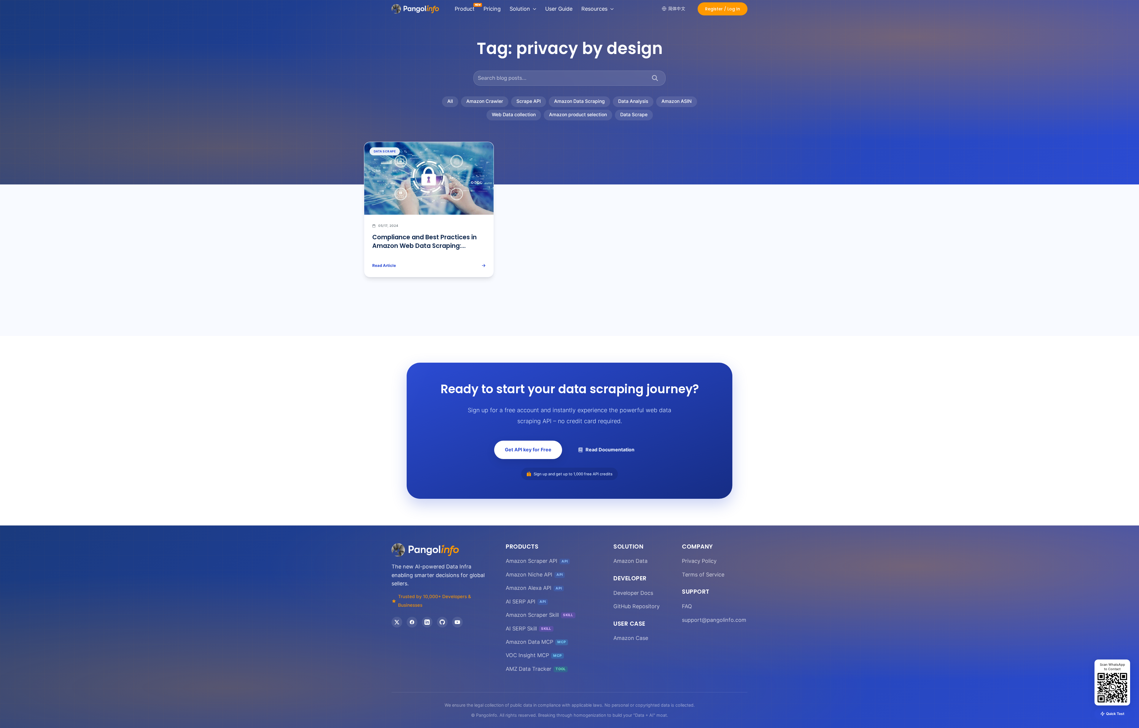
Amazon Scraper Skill (539, 615)
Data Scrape (634, 114)
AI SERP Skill (528, 628)
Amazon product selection (578, 114)
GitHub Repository (636, 606)
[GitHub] (442, 622)
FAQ (687, 606)
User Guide (558, 9)
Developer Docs (633, 593)
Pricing (492, 9)
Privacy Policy (699, 561)
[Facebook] (412, 622)
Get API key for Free (528, 450)
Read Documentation (610, 450)
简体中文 (676, 8)
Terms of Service (703, 574)
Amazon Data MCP (536, 642)
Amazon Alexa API (534, 588)
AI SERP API (526, 601)
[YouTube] (457, 622)
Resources (594, 9)
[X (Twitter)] (397, 622)
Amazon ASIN (676, 101)
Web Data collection (514, 114)
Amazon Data (630, 561)
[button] (722, 8)
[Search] (655, 78)
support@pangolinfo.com (714, 620)
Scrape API (528, 101)
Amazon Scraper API (537, 561)
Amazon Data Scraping (579, 101)
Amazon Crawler (484, 101)
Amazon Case (630, 638)
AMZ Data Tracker (536, 669)
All (450, 101)
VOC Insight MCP (534, 655)
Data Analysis (633, 101)
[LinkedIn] (427, 622)
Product (465, 9)
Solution (520, 9)
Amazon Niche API (534, 574)
